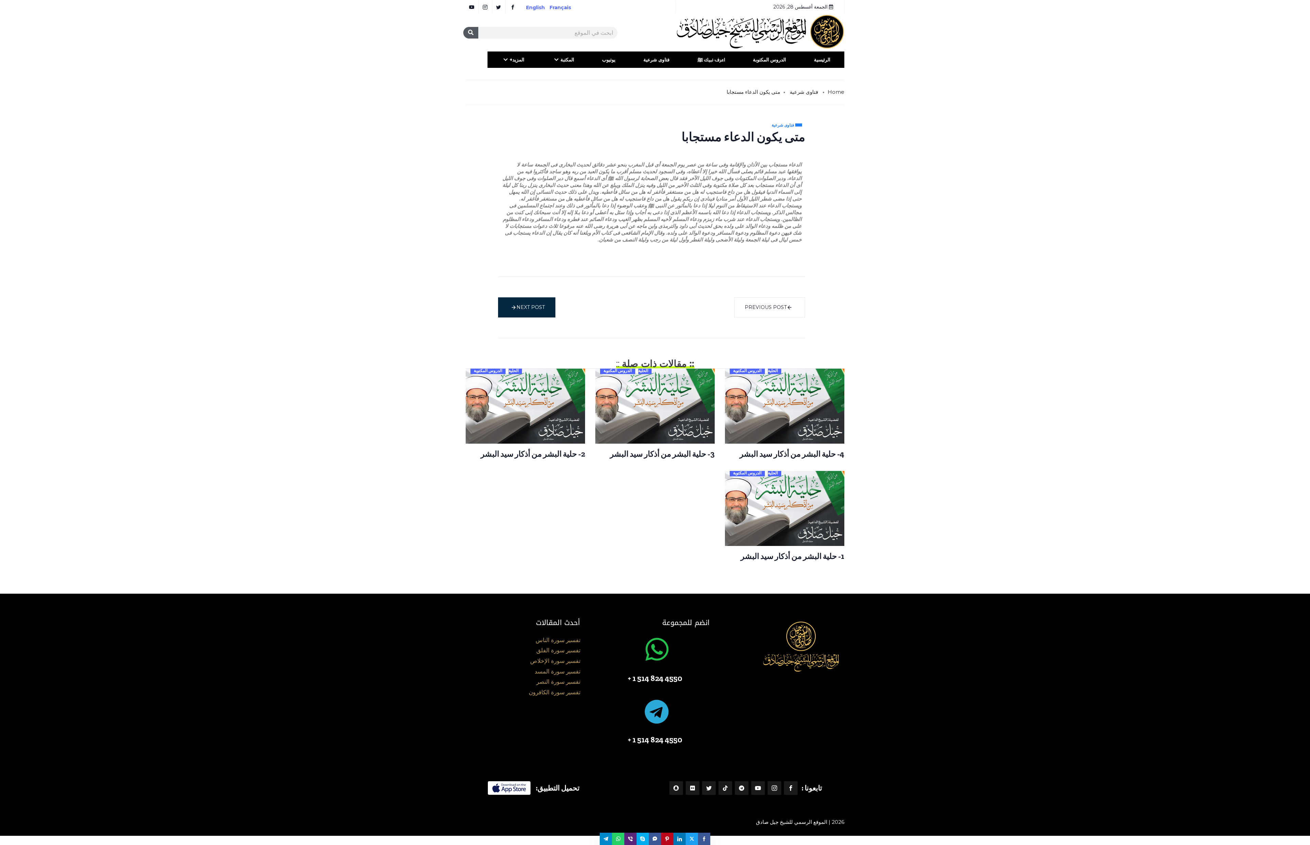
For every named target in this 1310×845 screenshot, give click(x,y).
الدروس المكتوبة (769, 60)
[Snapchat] (676, 788)
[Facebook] (791, 788)
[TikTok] (725, 788)
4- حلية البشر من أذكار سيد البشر (792, 454)
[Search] (470, 33)
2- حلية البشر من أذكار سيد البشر (533, 454)
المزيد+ (517, 60)
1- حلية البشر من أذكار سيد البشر (792, 556)
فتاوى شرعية (656, 60)
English (535, 7)
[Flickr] (692, 788)
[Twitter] (709, 788)
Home (836, 92)
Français (565, 7)
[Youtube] (758, 788)
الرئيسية (822, 60)
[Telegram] (741, 788)
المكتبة (567, 60)
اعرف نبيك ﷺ (711, 60)
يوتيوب (608, 60)
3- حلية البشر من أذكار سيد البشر (662, 454)
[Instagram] (774, 788)
